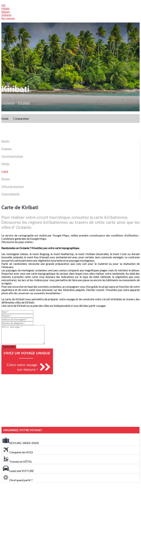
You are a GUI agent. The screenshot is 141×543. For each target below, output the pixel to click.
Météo (5, 163)
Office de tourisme (12, 186)
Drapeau (6, 148)
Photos (5, 178)
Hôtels (5, 8)
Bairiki (5, 141)
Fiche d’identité (10, 194)
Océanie (8, 102)
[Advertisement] (27, 400)
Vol (3, 5)
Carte (4, 171)
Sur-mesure (8, 18)
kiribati (24, 102)
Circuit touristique (12, 156)
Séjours (5, 11)
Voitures (6, 14)
